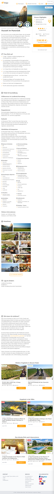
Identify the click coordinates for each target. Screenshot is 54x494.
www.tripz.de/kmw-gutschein (17, 336)
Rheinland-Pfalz (10, 28)
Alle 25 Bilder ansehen (16, 274)
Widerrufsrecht (28, 485)
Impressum (35, 492)
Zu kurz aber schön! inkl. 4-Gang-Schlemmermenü (11, 383)
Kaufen (42, 45)
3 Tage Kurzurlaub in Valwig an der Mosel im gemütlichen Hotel (39, 419)
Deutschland (3, 28)
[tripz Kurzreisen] (4, 3)
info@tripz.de (5, 480)
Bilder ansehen (49, 7)
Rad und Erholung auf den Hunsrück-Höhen (38, 383)
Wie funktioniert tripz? (42, 50)
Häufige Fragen (50, 1)
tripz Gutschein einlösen (28, 481)
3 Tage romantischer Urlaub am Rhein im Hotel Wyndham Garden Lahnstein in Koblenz (13, 420)
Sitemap (39, 492)
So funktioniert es (28, 476)
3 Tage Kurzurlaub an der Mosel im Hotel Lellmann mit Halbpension (13, 457)
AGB (27, 492)
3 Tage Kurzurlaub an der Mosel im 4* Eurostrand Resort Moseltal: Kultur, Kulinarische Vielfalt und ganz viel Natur (39, 458)
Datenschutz (30, 492)
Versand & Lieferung (29, 479)
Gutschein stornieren (29, 484)
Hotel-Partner (28, 487)
